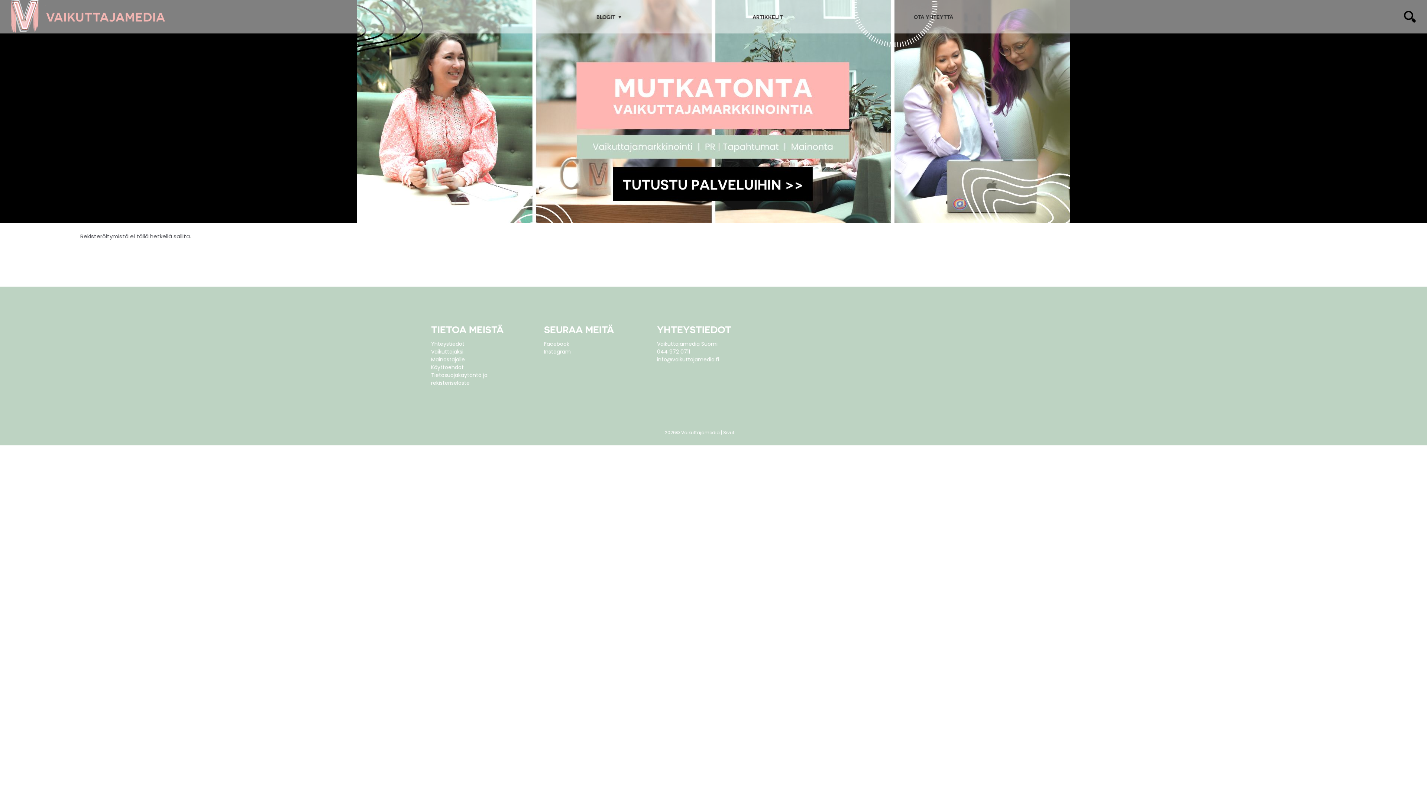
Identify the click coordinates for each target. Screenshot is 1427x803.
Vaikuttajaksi (447, 351)
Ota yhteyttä (933, 17)
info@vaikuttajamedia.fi (688, 359)
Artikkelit (768, 17)
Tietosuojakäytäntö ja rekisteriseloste (459, 379)
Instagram (557, 351)
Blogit (605, 17)
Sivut (728, 432)
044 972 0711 (673, 351)
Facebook (556, 344)
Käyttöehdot (447, 367)
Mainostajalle (448, 359)
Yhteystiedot (448, 344)
